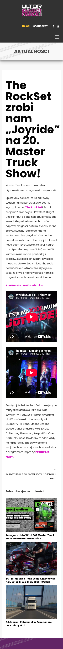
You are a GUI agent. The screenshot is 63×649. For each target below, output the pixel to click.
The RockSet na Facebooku (24, 285)
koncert (31, 474)
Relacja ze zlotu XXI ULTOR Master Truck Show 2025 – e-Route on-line (30, 537)
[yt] (58, 26)
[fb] (53, 26)
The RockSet (33, 207)
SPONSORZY (40, 26)
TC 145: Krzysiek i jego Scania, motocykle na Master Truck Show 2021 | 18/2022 (31, 580)
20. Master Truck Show (16, 474)
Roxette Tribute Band (45, 474)
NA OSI (26, 26)
